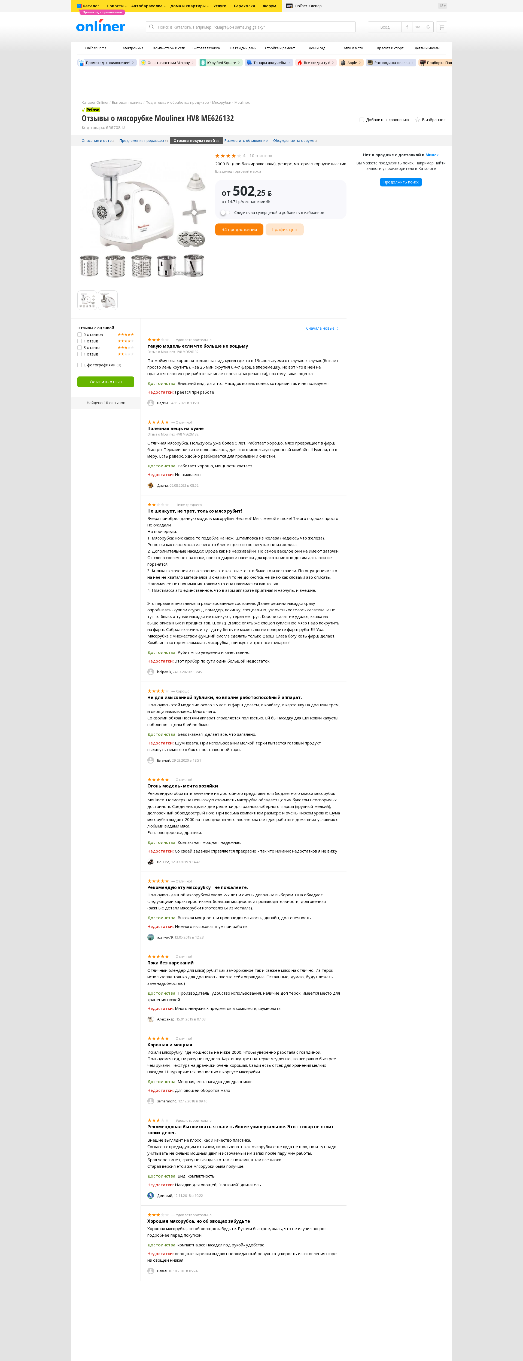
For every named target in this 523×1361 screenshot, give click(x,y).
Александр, (166, 1019)
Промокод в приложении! (108, 62)
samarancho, (167, 1101)
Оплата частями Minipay (169, 62)
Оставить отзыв (106, 381)
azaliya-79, (165, 937)
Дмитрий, (165, 1195)
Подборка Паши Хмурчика (450, 62)
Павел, (162, 1271)
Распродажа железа (392, 62)
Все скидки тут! (317, 62)
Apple (352, 62)
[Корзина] (441, 27)
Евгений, (164, 760)
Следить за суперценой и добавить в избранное (279, 212)
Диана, (163, 485)
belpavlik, (164, 672)
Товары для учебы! (270, 62)
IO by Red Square (221, 62)
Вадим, (163, 403)
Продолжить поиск (401, 182)
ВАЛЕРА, (163, 862)
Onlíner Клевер (308, 5)
